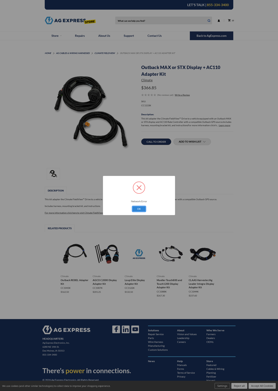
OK (139, 208)
